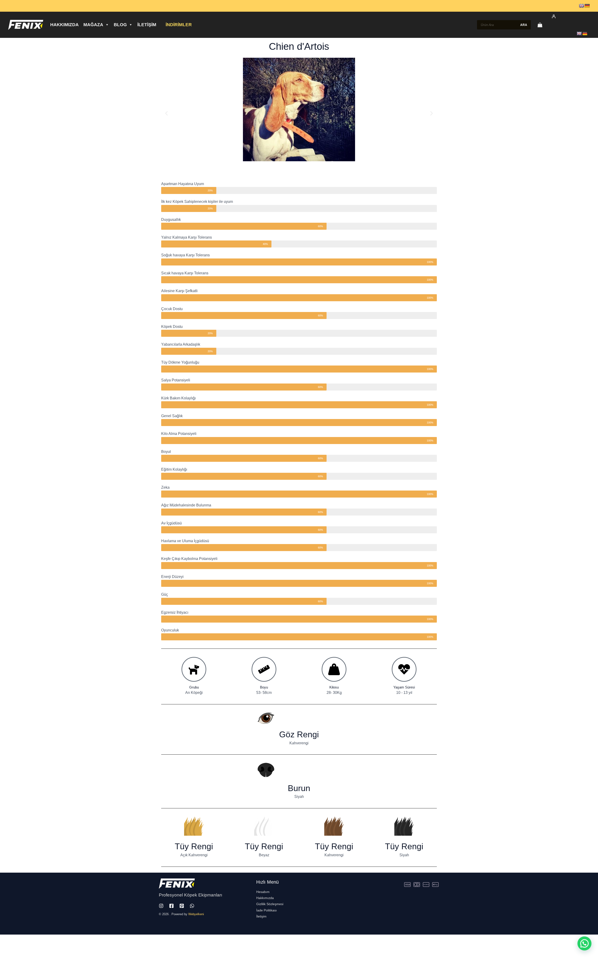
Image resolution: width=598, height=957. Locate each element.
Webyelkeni (196, 914)
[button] (166, 113)
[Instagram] (161, 905)
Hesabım (263, 892)
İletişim (146, 24)
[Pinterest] (181, 905)
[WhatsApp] (192, 905)
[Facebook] (171, 905)
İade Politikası (266, 910)
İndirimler (179, 24)
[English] (581, 6)
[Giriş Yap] (568, 16)
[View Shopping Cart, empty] (539, 25)
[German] (587, 6)
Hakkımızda (64, 24)
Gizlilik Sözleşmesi (269, 904)
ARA (523, 25)
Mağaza (93, 24)
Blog (120, 24)
